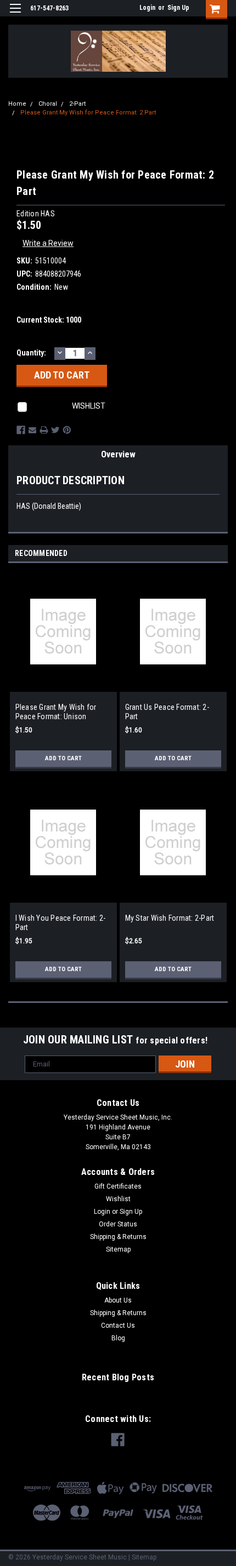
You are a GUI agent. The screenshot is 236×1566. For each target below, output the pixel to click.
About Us (118, 1300)
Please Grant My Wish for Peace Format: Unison (56, 712)
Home (17, 103)
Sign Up (178, 8)
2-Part (77, 103)
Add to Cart (63, 758)
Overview (118, 454)
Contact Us (118, 1325)
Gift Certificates (118, 1186)
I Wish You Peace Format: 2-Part (60, 923)
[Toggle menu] (15, 15)
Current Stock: (48, 320)
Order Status (118, 1224)
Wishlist (118, 1199)
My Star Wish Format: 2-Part (170, 918)
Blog (118, 1338)
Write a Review (48, 243)
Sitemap (118, 1249)
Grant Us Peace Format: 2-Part (167, 712)
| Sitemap (142, 1557)
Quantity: (31, 352)
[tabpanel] (63, 676)
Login (147, 8)
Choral (47, 103)
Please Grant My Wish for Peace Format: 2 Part (88, 112)
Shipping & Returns (118, 1237)
